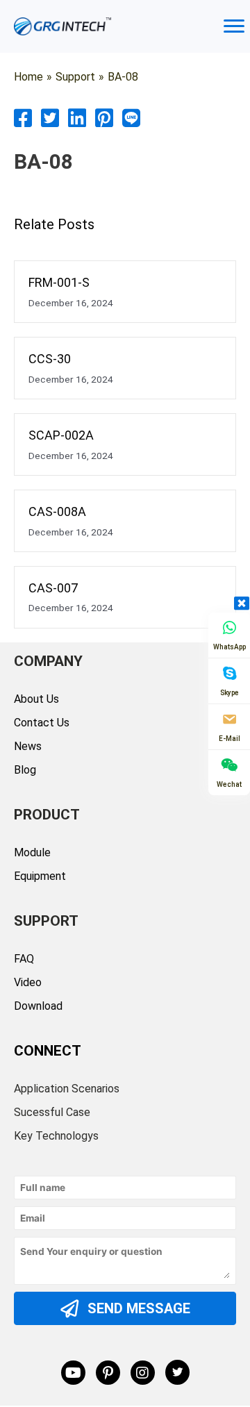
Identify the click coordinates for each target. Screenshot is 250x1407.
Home (28, 76)
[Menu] (234, 26)
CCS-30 (49, 358)
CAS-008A (57, 511)
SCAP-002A (61, 435)
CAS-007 (53, 588)
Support (75, 76)
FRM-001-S (59, 282)
